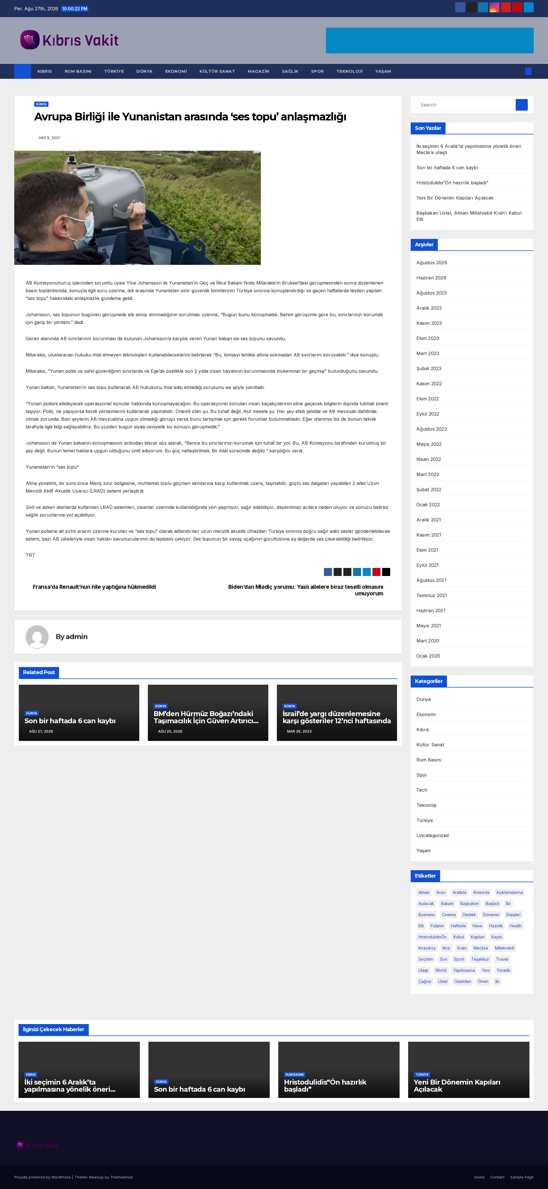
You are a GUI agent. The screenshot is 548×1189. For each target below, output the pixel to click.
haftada (458, 925)
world (440, 970)
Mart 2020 (428, 641)
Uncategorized (432, 835)
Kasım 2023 (429, 323)
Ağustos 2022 (431, 429)
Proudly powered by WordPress (43, 1177)
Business (426, 914)
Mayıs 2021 (428, 625)
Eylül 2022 (428, 414)
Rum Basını (78, 71)
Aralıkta (459, 892)
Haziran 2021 (431, 610)
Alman (424, 892)
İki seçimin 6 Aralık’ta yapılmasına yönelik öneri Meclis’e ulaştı (67, 1089)
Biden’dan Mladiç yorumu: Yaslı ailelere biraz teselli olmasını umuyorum (305, 590)
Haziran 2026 (431, 278)
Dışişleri (513, 914)
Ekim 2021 (427, 550)
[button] (519, 71)
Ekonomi (176, 71)
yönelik (503, 970)
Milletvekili (504, 948)
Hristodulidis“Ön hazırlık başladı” (452, 183)
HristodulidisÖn (432, 936)
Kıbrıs (44, 71)
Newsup (96, 1177)
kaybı (496, 936)
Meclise (481, 948)
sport (459, 959)
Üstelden (462, 981)
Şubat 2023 (429, 368)
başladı (492, 903)
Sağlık (290, 71)
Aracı (441, 892)
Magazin (258, 71)
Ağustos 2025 (431, 293)
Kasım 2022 (429, 383)
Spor (317, 71)
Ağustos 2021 (431, 580)
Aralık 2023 (429, 308)
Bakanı (447, 903)
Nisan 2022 (428, 459)
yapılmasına (464, 970)
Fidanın (437, 925)
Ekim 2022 (427, 399)
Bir (508, 903)
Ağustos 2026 (431, 262)
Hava (477, 925)
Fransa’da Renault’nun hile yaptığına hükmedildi (94, 587)
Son (443, 959)
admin (76, 636)
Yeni (486, 970)
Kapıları (478, 936)
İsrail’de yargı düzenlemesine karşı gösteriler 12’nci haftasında (337, 717)
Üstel (443, 981)
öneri (483, 981)
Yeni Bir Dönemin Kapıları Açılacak (455, 198)
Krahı (462, 948)
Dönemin (491, 914)
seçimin (425, 959)
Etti (421, 925)
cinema (449, 914)
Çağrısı (424, 981)
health (516, 925)
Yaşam (383, 71)
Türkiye (114, 71)
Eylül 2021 (427, 565)
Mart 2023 (427, 353)
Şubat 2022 (429, 489)
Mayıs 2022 (429, 444)
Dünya (144, 71)
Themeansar (121, 1177)
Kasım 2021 (429, 535)
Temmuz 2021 (431, 595)
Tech (422, 790)
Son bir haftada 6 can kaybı (70, 721)
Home (479, 1177)
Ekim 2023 (427, 338)
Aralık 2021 (428, 520)
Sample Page (522, 1177)
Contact (497, 1177)
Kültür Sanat (217, 71)
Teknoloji (350, 71)
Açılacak (426, 903)
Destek (469, 914)
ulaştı (423, 970)
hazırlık (496, 925)
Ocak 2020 (428, 656)
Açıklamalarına (509, 892)
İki (497, 981)
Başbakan (469, 903)
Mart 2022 (427, 474)
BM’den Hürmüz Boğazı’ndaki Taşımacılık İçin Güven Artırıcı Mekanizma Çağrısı (203, 721)
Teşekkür (480, 959)
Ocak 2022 (428, 504)
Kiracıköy (427, 948)
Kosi (446, 948)
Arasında (481, 892)
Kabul (459, 936)
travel (502, 959)
